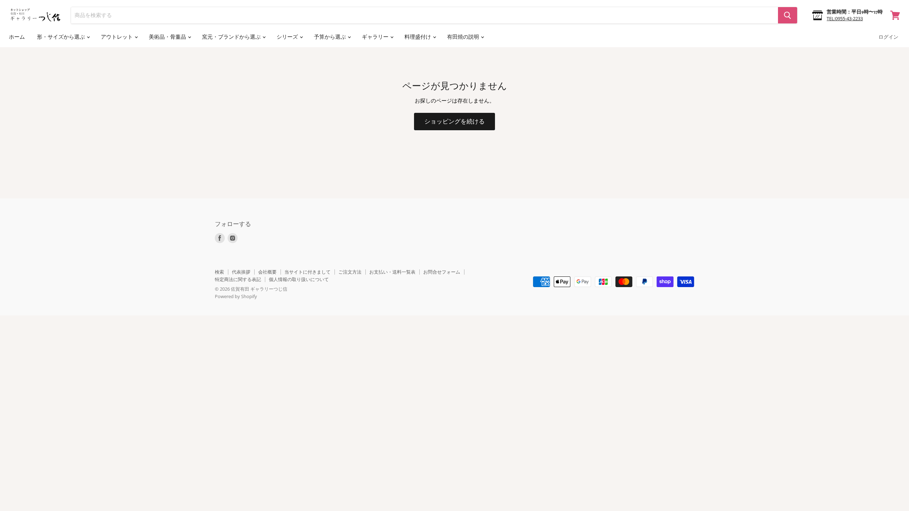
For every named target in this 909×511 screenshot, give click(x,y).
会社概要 (267, 272)
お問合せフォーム (441, 272)
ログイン (888, 37)
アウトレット (117, 36)
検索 (219, 272)
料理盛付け (418, 36)
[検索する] (787, 15)
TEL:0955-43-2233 (845, 18)
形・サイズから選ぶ (61, 36)
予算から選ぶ (330, 36)
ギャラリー (376, 36)
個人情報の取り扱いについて (299, 279)
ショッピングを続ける (454, 121)
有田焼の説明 (463, 36)
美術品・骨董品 (168, 36)
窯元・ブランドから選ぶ (232, 36)
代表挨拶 (241, 272)
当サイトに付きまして (307, 272)
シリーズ (288, 36)
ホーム (17, 36)
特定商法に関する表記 (238, 279)
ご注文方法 (349, 272)
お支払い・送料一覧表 (392, 272)
